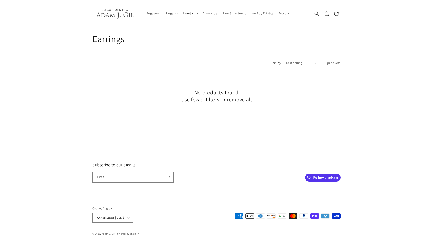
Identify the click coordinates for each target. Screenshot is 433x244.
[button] (162, 13)
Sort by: (276, 63)
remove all (239, 99)
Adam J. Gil (108, 233)
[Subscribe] (168, 177)
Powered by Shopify (127, 233)
